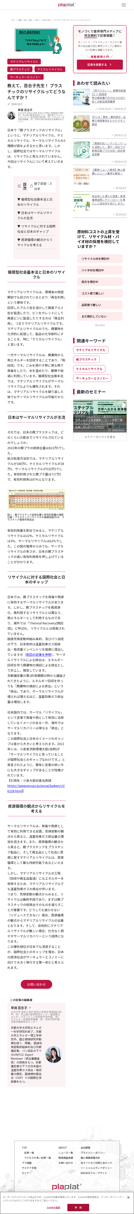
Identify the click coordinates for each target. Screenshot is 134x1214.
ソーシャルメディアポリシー (96, 1167)
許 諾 (78, 1207)
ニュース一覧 (65, 1152)
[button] (99, 258)
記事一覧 (29, 1152)
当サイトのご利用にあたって (96, 1162)
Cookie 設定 (53, 1207)
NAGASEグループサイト (94, 1173)
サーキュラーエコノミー (25, 77)
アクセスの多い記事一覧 (37, 1157)
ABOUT (62, 1147)
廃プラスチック (20, 69)
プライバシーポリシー (93, 1152)
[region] (67, 1203)
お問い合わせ (36, 984)
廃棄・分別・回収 (25, 20)
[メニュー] (124, 4)
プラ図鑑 (27, 1162)
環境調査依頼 (65, 1157)
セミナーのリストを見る (100, 437)
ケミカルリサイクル (49, 69)
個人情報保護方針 (90, 1157)
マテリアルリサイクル (24, 61)
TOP (13, 20)
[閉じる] (128, 1197)
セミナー (27, 1173)
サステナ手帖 (29, 1167)
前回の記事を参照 (38, 654)
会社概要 (85, 1147)
